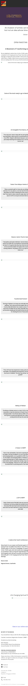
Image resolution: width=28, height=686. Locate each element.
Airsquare (23, 684)
